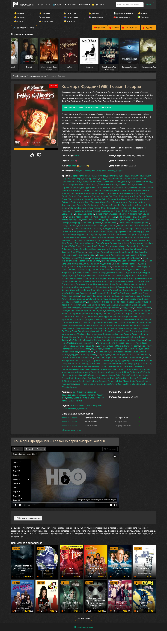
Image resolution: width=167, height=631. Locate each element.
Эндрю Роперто (69, 272)
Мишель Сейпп (97, 331)
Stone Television (69, 408)
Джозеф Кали (103, 255)
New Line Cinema (77, 405)
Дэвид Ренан (68, 363)
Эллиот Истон (145, 360)
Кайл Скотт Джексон (113, 334)
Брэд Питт (96, 181)
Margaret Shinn (89, 343)
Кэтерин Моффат (106, 237)
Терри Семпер (81, 363)
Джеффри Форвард (141, 369)
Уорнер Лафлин (137, 240)
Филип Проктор (125, 222)
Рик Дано (102, 278)
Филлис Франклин (122, 340)
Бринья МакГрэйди (143, 278)
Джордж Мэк (127, 307)
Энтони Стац (88, 398)
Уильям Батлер (79, 211)
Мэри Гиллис (108, 181)
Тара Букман (120, 231)
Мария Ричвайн (130, 316)
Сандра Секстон (131, 272)
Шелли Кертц (128, 363)
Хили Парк (139, 228)
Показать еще (83, 618)
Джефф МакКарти (129, 337)
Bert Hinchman (74, 305)
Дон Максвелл (68, 284)
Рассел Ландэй (143, 319)
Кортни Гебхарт (116, 343)
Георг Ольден (77, 193)
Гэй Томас (111, 217)
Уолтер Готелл (93, 208)
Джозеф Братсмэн (93, 249)
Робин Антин (114, 278)
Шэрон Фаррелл (112, 219)
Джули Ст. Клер (98, 272)
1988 (76, 155)
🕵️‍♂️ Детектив (70, 13)
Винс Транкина (92, 202)
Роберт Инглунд (83, 196)
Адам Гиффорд (103, 205)
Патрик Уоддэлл (131, 346)
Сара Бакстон (132, 255)
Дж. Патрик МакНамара (102, 190)
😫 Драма (142, 13)
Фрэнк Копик (92, 316)
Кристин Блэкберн (80, 293)
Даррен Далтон (119, 214)
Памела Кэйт (68, 378)
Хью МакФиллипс (131, 290)
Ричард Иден (108, 302)
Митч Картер (107, 208)
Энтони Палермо (141, 325)
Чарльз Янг (134, 264)
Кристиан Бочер (90, 266)
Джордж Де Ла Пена (84, 214)
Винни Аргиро (116, 193)
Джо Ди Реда (68, 310)
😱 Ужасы (18, 21)
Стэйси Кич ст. (78, 202)
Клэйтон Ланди (138, 261)
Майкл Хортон (90, 184)
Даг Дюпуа (116, 360)
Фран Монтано (97, 293)
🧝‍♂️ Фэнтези (69, 21)
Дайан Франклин (90, 178)
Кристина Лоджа (134, 275)
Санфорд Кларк (74, 343)
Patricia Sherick (128, 375)
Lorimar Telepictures (94, 405)
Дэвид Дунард (102, 287)
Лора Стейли (110, 328)
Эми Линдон (117, 228)
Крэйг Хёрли (100, 217)
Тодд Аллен (139, 225)
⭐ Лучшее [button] (97, 4)
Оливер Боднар (99, 366)
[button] (72, 430)
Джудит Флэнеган (112, 337)
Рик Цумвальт (123, 240)
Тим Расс (140, 219)
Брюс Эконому (138, 340)
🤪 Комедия (19, 17)
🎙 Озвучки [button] (83, 4)
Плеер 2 (29, 449)
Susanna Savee (131, 351)
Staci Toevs (66, 366)
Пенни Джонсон (124, 178)
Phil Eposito (142, 378)
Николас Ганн (93, 252)
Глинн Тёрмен (102, 243)
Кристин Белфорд (135, 231)
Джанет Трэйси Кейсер (130, 246)
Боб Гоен (115, 234)
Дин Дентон (74, 255)
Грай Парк (128, 228)
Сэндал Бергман (81, 228)
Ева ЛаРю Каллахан (107, 199)
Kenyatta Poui (80, 378)
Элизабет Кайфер (70, 351)
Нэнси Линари (139, 178)
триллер (72, 165)
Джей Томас (84, 225)
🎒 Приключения (121, 17)
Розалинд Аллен (141, 222)
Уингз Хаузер (107, 231)
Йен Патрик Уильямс (107, 184)
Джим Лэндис (125, 252)
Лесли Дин (116, 205)
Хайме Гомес (75, 246)
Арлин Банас (107, 305)
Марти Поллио (75, 287)
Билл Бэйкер (116, 378)
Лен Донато (137, 384)
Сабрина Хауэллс (119, 354)
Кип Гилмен (140, 176)
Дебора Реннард (117, 258)
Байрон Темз (76, 278)
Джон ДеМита (127, 176)
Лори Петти (139, 196)
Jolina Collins (102, 343)
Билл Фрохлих (75, 401)
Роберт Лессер (129, 205)
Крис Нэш (71, 205)
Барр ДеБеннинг (107, 211)
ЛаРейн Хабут (76, 340)
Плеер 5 (41, 449)
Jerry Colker (103, 346)
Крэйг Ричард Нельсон (101, 281)
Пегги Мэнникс (69, 269)
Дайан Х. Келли (125, 328)
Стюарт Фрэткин (78, 222)
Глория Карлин (102, 351)
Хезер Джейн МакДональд (84, 375)
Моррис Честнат (125, 225)
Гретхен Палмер (135, 199)
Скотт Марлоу (87, 307)
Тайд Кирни (83, 331)
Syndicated (82, 408)
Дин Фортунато (112, 310)
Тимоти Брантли (86, 351)
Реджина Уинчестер (81, 366)
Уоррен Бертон (86, 313)
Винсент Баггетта (132, 334)
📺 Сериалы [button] (58, 4)
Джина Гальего (109, 240)
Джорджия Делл (77, 354)
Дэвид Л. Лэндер (69, 225)
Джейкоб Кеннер (83, 310)
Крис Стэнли (123, 331)
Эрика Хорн (76, 178)
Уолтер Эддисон (69, 281)
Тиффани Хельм (120, 264)
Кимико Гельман (77, 316)
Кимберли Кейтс (135, 214)
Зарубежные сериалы (86, 170)
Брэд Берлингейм (84, 357)
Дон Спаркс (139, 313)
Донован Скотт (69, 181)
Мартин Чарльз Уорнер (102, 322)
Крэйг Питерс (136, 381)
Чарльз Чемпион (133, 343)
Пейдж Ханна (91, 346)
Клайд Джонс (98, 246)
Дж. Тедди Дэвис (69, 331)
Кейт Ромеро (132, 287)
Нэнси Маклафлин (132, 284)
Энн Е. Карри (95, 228)
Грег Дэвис (95, 240)
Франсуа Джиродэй (99, 258)
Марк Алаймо (88, 219)
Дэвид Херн (110, 331)
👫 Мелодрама (71, 17)
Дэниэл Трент (89, 290)
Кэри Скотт (122, 249)
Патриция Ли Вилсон (101, 360)
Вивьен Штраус (94, 302)
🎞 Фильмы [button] (43, 4)
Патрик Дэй (78, 249)
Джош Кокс (139, 184)
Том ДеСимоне (74, 398)
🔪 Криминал (45, 17)
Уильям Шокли (136, 187)
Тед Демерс (96, 348)
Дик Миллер (134, 202)
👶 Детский (94, 13)
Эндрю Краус (146, 346)
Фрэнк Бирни (127, 278)
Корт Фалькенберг (113, 319)
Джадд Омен (106, 202)
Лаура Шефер (83, 272)
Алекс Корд (104, 193)
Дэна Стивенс (68, 328)
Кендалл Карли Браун (72, 325)
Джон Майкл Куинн (91, 305)
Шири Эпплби (122, 211)
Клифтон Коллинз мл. (80, 176)
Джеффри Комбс (88, 187)
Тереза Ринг (116, 290)
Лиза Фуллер (92, 234)
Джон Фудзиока (137, 181)
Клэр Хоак (103, 375)
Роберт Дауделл (133, 258)
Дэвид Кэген (92, 211)
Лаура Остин (144, 348)
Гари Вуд (99, 219)
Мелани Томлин (95, 384)
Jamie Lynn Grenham (122, 305)
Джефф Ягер (101, 307)
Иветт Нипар (140, 193)
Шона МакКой (129, 319)
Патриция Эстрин (84, 284)
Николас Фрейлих (141, 328)
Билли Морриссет (138, 243)
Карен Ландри (132, 217)
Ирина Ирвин (114, 307)
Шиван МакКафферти (140, 266)
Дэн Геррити (110, 225)
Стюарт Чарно (142, 234)
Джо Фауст (85, 360)
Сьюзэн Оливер (82, 348)
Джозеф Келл (105, 266)
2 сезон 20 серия (69, 425)
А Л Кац (125, 372)
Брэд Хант (92, 237)
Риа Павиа (122, 199)
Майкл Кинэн (116, 316)
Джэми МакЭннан (114, 272)
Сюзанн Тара (81, 384)
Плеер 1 (18, 449)
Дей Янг (121, 217)
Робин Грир (99, 357)
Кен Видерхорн (80, 392)
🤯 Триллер (143, 17)
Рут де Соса (104, 234)
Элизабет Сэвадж (92, 340)
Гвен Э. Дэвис (98, 310)
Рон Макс (87, 246)
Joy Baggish (104, 316)
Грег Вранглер (83, 269)
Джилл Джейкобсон (86, 205)
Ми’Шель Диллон (94, 299)
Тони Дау (106, 228)
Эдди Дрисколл (94, 222)
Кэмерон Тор (75, 219)
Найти (149, 4)
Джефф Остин (68, 196)
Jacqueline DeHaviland (111, 363)
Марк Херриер (78, 234)
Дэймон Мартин (120, 202)
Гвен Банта (98, 337)
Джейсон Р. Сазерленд (98, 378)
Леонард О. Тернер (124, 313)
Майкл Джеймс (122, 181)
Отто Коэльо (84, 281)
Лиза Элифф (86, 337)
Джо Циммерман (94, 334)
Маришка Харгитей (71, 187)
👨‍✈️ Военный (44, 13)
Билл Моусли (113, 176)
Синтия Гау (74, 337)
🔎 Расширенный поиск (24, 27)
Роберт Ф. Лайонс (81, 190)
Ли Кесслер (90, 275)
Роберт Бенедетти (70, 296)
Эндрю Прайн (91, 199)
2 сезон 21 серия (69, 421)
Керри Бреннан (77, 299)
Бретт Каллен (97, 225)
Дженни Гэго (76, 290)
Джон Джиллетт (96, 319)
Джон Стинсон (69, 357)
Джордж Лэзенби (107, 178)
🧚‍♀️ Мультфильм (96, 17)
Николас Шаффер (91, 325)
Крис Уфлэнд (81, 237)
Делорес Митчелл (142, 307)
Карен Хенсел (132, 322)
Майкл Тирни (125, 369)
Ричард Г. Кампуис (82, 322)
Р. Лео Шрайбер (111, 293)
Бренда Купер (72, 360)
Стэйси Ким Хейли (138, 372)
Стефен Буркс (103, 354)
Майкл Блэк (137, 252)
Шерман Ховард (125, 184)
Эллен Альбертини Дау (125, 208)
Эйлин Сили (145, 290)
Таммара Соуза (140, 269)
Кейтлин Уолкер (82, 372)
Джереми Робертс (105, 187)
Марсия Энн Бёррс (80, 258)
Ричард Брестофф (109, 252)
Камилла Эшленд (84, 328)
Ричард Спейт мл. (103, 214)
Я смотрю (111, 449)
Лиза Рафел (98, 328)
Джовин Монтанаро (109, 369)
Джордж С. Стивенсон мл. (130, 357)
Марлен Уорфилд (78, 334)
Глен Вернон (121, 302)
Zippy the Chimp (125, 384)
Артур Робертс (84, 181)
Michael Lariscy (114, 372)
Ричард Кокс (73, 243)
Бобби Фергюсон (70, 381)
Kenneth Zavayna (117, 287)
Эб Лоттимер (75, 266)
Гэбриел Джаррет (77, 208)
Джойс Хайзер (120, 190)
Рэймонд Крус (91, 193)
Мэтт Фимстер (118, 275)
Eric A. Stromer (112, 246)
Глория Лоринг (117, 351)
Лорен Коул (107, 340)
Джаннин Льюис (106, 381)
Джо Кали (136, 305)
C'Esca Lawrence (76, 346)
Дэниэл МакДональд (131, 299)
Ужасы (119, 170)
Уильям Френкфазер (119, 243)
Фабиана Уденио (75, 217)
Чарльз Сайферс (76, 199)
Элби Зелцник (89, 264)
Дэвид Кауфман (127, 219)
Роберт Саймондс (120, 266)
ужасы (83, 165)
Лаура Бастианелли (112, 299)
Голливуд (111, 170)
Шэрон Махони (116, 346)
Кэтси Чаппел (142, 375)
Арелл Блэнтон (109, 249)
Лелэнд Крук (103, 290)
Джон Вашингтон (128, 348)
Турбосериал (27, 4)
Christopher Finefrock (88, 381)
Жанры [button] (71, 4)
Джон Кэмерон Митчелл (83, 395)
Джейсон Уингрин (133, 296)
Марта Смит (134, 249)
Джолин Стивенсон (89, 369)
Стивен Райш (114, 375)
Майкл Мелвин (120, 281)
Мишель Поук (126, 310)
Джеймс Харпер (74, 264)
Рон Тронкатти (79, 231)
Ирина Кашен (129, 378)
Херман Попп (97, 269)
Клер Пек (138, 310)
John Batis (66, 293)
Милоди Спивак (104, 264)
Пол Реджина (68, 237)
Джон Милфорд (80, 319)
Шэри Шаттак (121, 237)
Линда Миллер (93, 261)
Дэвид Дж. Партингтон (138, 281)
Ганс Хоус (113, 196)
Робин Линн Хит (90, 278)
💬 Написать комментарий (28, 518)
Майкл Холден (125, 269)
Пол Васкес (67, 322)
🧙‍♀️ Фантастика (46, 21)
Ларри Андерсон (124, 325)
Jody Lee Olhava (122, 381)
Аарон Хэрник (134, 190)
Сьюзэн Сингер (115, 366)
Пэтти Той (88, 217)
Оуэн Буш (128, 193)
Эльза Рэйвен (111, 269)
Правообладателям (83, 627)
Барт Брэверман (136, 237)
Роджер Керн (136, 331)
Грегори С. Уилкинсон (133, 366)
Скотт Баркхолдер (81, 240)
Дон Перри (73, 313)
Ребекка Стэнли (137, 211)
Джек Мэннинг (104, 275)
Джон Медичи (93, 231)
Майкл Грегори (127, 234)
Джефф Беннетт (75, 184)
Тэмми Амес (95, 363)
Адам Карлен (68, 372)
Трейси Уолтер (126, 196)
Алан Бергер (89, 287)
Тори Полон (111, 357)
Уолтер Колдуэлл (99, 372)
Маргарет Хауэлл (78, 302)
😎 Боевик (19, 13)
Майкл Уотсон (110, 384)
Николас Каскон (101, 284)
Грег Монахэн (68, 348)
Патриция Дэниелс (70, 369)
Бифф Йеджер (77, 275)
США (72, 160)
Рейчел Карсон (118, 255)
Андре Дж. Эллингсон (104, 313)
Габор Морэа (74, 307)
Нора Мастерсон (143, 363)
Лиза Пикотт (86, 296)
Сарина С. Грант (136, 302)
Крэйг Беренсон (107, 325)
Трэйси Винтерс (108, 261)
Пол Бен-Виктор (98, 176)
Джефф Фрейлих (130, 360)
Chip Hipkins (91, 354)
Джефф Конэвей (109, 222)
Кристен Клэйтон (99, 196)
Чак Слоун (125, 293)
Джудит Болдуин (88, 255)
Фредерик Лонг (100, 296)
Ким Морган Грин (139, 293)
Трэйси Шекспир (116, 296)
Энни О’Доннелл (78, 252)
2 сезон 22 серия (69, 417)
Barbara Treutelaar (111, 348)
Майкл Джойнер (87, 243)
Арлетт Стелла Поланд (139, 354)
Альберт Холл (121, 187)
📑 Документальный (122, 13)
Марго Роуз (119, 322)
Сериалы (101, 170)
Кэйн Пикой (145, 322)
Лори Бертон (79, 261)
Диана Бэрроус (116, 284)
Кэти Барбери (123, 261)
